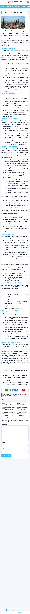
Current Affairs (9, 6)
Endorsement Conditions (23, 403)
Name (3, 442)
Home (2, 6)
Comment (4, 424)
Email (3, 448)
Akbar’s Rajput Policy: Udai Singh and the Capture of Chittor (9, 414)
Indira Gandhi (16, 73)
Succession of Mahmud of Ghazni (9, 403)
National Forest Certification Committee (22, 414)
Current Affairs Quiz (20, 6)
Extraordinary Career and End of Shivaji (10, 408)
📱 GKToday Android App (16, 612)
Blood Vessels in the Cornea (23, 408)
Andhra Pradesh (18, 66)
